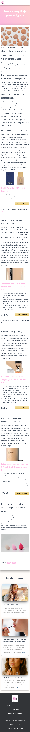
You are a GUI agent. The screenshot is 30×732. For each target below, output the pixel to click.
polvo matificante (22, 523)
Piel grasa (8, 565)
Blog (14, 562)
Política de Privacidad (19, 720)
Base (9, 562)
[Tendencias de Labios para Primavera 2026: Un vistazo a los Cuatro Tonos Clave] (15, 627)
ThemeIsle (20, 728)
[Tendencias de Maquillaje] (4, 3)
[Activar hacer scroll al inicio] (27, 729)
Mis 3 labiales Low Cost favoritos (13, 678)
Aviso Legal (8, 720)
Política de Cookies (15, 724)
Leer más (8, 614)
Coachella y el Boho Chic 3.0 (12, 604)
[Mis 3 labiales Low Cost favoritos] (15, 666)
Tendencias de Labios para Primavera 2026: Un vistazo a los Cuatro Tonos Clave (14, 641)
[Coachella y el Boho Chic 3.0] (15, 592)
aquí (2, 211)
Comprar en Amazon (22, 203)
